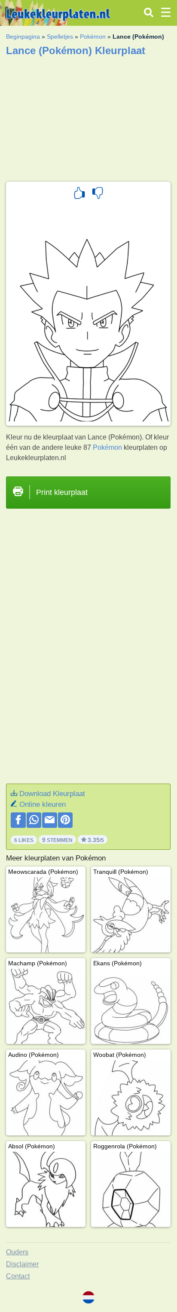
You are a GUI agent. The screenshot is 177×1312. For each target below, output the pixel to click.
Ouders (17, 1252)
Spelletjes (60, 36)
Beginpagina (23, 36)
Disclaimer (22, 1264)
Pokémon (93, 36)
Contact (18, 1276)
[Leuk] (79, 194)
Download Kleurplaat (52, 794)
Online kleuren (42, 804)
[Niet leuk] (97, 194)
